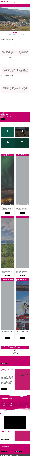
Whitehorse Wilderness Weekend (7, 217)
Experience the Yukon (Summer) (7, 280)
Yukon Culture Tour (21, 154)
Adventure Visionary (15, 353)
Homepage (9, 34)
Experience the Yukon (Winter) (21, 280)
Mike (15, 352)
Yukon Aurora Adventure (5, 155)
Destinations (14, 34)
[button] (14, 2)
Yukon (18, 34)
